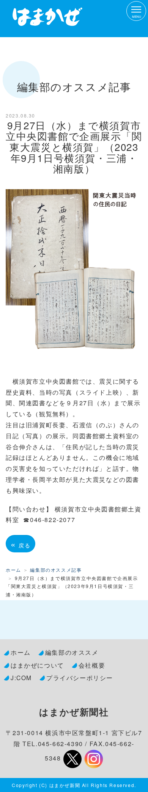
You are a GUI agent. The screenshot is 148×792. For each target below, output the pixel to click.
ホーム (13, 569)
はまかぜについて (37, 665)
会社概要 (92, 665)
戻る (20, 544)
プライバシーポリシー (79, 677)
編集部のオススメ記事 (56, 569)
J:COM (21, 677)
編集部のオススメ (72, 652)
